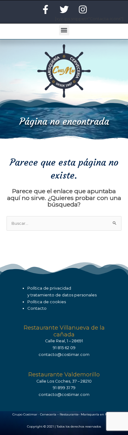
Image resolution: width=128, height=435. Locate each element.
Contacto (37, 308)
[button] (64, 30)
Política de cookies (46, 301)
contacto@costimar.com (64, 354)
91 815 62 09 (64, 347)
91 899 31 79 (64, 387)
